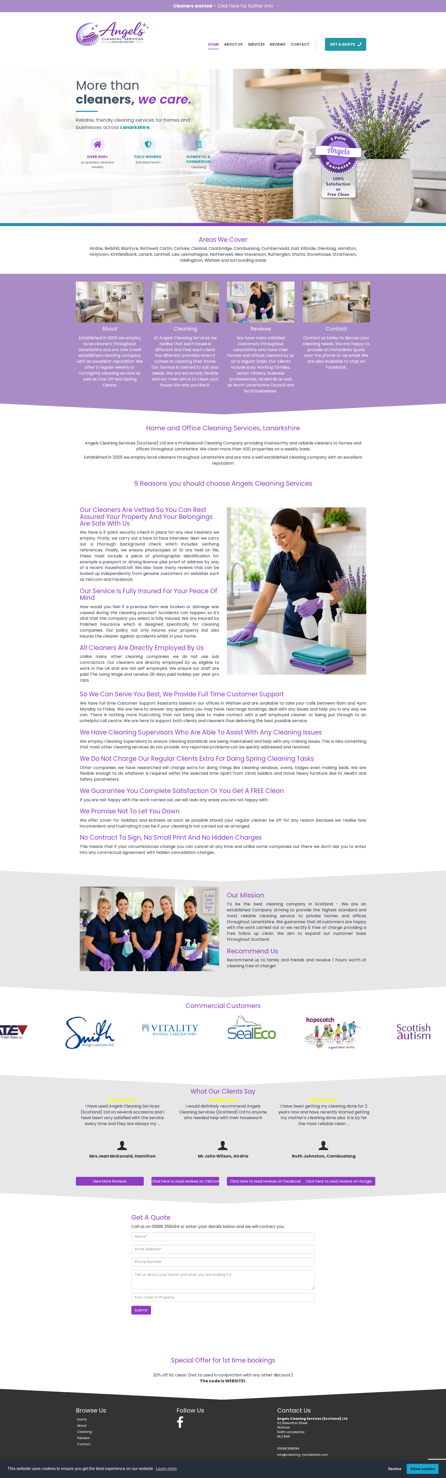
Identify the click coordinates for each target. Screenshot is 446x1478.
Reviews (277, 44)
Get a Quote (343, 44)
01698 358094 (288, 1448)
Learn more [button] (166, 1468)
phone (329, 355)
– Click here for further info (223, 6)
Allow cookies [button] (422, 1469)
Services (256, 44)
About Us (233, 44)
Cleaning (185, 328)
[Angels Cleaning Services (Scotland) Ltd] (121, 34)
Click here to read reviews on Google (339, 1181)
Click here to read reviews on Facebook (265, 1181)
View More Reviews (109, 1181)
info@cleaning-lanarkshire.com (302, 1454)
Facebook (336, 367)
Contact (300, 44)
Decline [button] (394, 1469)
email (354, 355)
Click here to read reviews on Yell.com (185, 1181)
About (109, 328)
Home (213, 44)
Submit (141, 1310)
